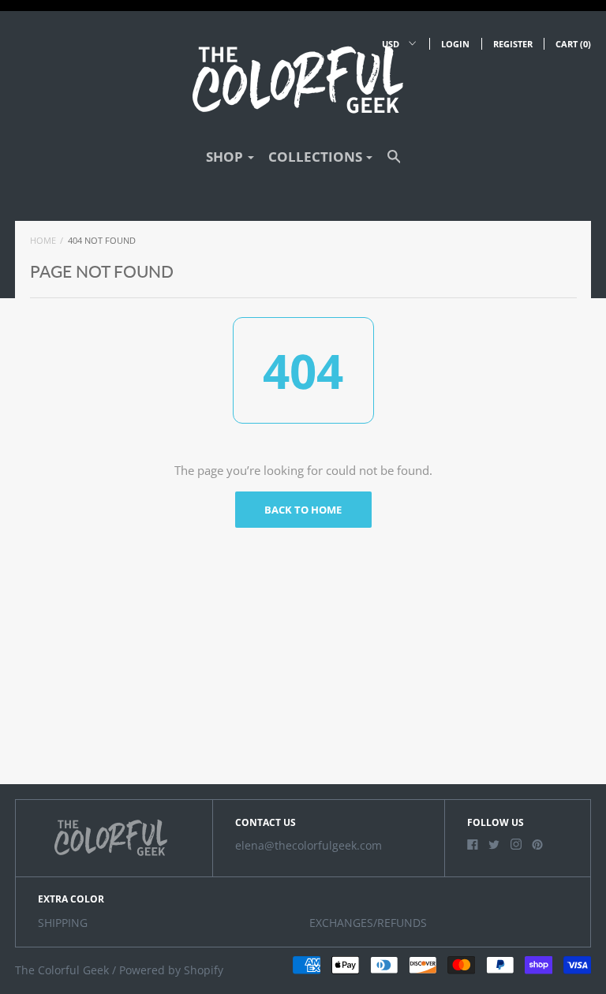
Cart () (573, 44)
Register (513, 44)
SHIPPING (63, 923)
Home (43, 240)
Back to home (303, 510)
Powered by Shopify (171, 970)
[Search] (394, 163)
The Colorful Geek (62, 970)
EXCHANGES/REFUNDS (368, 923)
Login (455, 44)
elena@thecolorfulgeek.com (308, 846)
